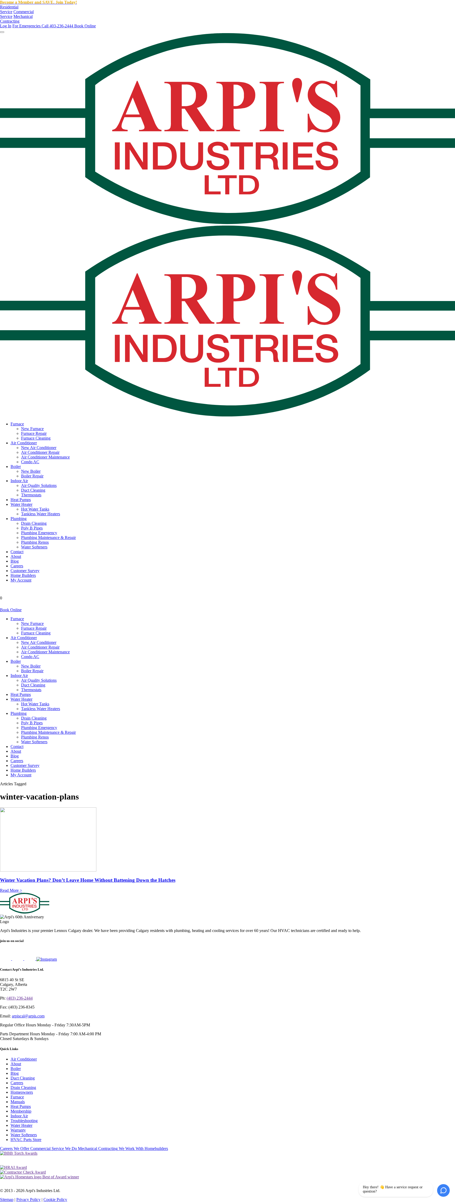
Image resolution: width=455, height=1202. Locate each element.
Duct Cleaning (33, 490)
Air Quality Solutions (39, 485)
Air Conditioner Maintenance (45, 457)
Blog (15, 561)
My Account (21, 580)
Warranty (18, 1130)
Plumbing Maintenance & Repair (48, 537)
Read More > (11, 890)
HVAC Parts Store (26, 1139)
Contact (17, 551)
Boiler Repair (32, 476)
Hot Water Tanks (35, 509)
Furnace (17, 424)
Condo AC (30, 462)
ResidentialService (9, 9)
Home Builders (23, 575)
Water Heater (21, 504)
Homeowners (22, 1092)
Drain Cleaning (34, 523)
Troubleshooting (24, 1120)
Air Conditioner (24, 443)
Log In (5, 26)
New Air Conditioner (38, 447)
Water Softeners (34, 547)
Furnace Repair (34, 433)
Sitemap (6, 1199)
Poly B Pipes (32, 528)
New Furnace (32, 428)
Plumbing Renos (35, 542)
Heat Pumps (21, 499)
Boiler (16, 466)
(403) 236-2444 (20, 998)
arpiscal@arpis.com (28, 1016)
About (16, 556)
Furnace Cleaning (36, 438)
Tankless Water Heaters (40, 514)
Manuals (18, 1101)
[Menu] (2, 32)
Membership (21, 1111)
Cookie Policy (55, 1199)
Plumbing (19, 518)
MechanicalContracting (16, 18)
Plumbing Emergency (39, 533)
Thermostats (31, 495)
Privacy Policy (28, 1199)
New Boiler (31, 471)
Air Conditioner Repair (40, 452)
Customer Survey (25, 570)
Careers (17, 566)
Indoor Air (19, 480)
